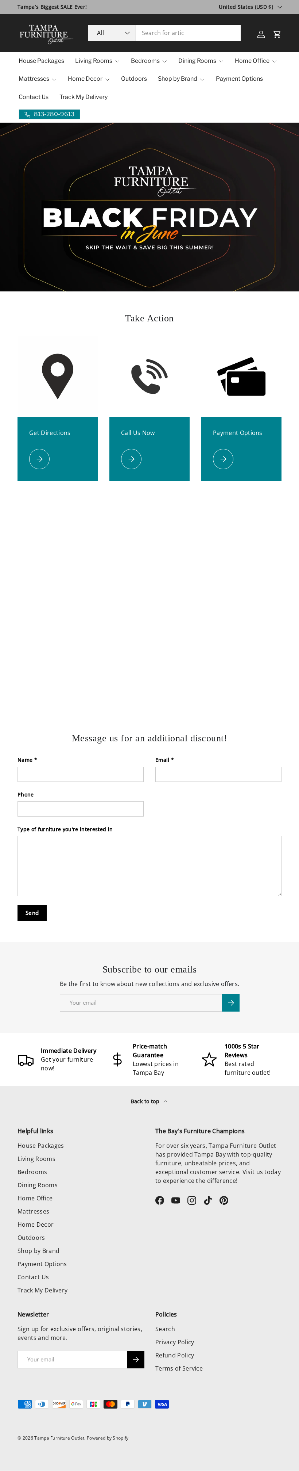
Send (32, 912)
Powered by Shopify (108, 1438)
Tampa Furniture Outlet (59, 1438)
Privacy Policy (174, 1342)
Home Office (35, 1198)
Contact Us (33, 96)
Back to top (146, 1101)
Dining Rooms (38, 1185)
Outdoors (134, 78)
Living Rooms (36, 1159)
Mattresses (33, 1211)
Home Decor (36, 1224)
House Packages (41, 60)
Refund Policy (174, 1355)
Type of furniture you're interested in (65, 829)
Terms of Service (179, 1368)
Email (162, 759)
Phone (26, 794)
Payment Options (239, 78)
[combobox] (164, 33)
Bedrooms (32, 1172)
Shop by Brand (38, 1251)
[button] (277, 34)
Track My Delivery (83, 96)
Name (25, 759)
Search (165, 1329)
